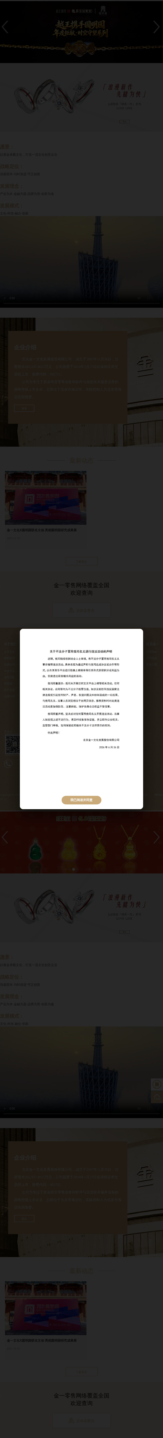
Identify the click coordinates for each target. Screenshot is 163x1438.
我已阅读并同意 (81, 800)
